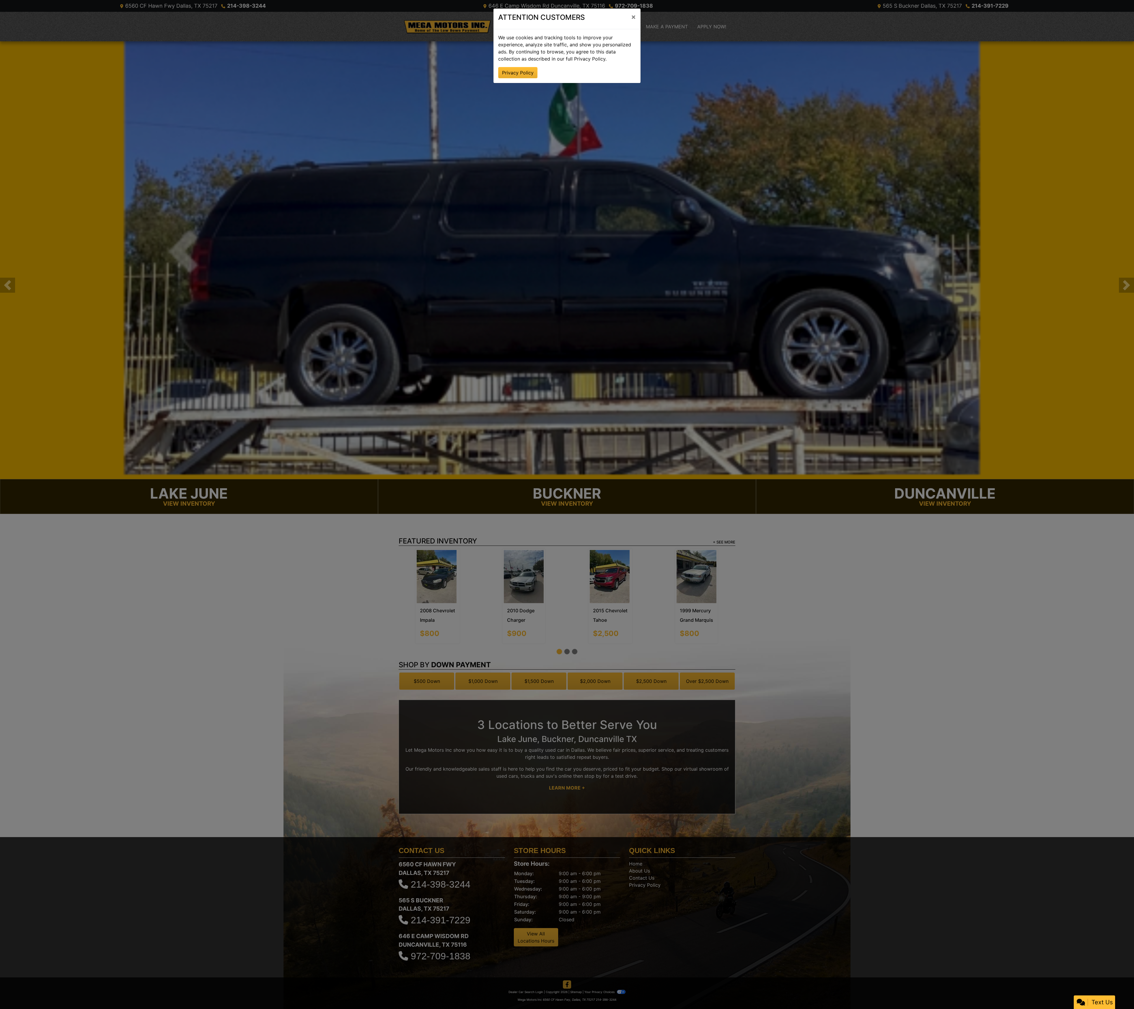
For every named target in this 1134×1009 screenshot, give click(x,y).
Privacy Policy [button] (518, 73)
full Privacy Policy (585, 59)
